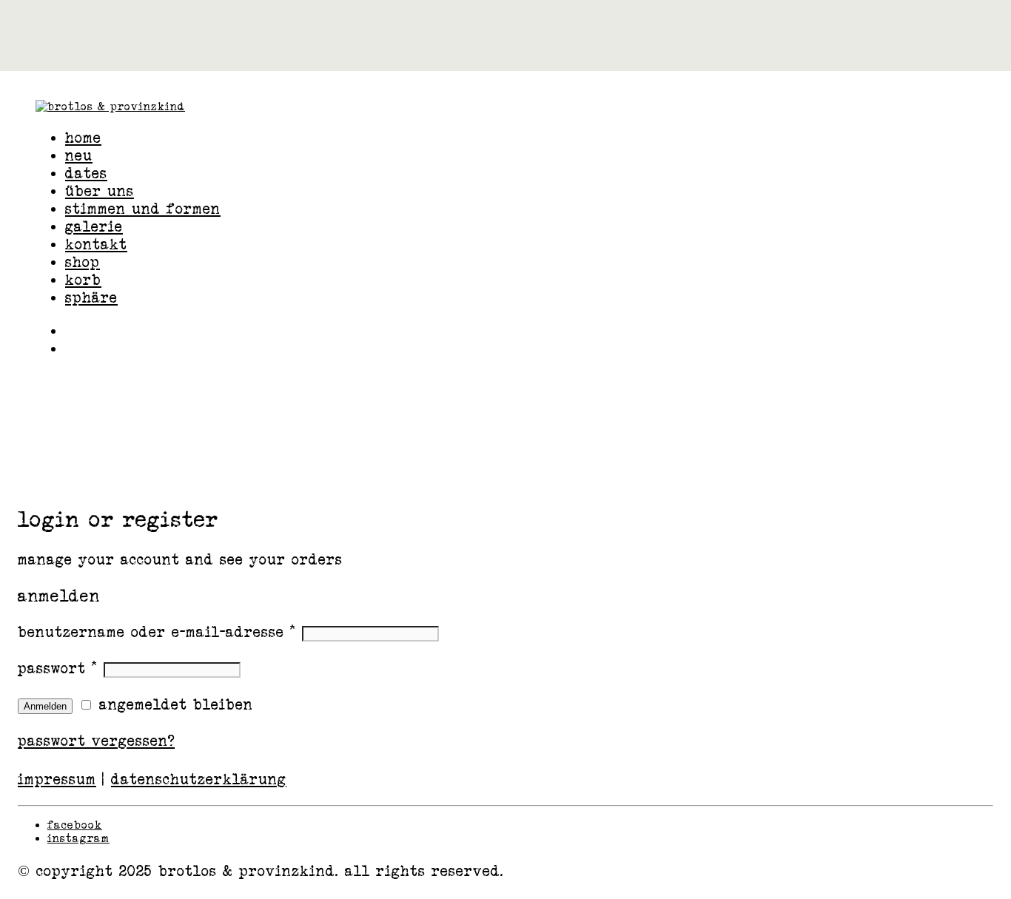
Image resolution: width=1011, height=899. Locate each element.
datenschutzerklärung (198, 779)
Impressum (57, 779)
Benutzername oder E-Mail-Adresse (157, 632)
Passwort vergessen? (96, 741)
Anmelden (45, 706)
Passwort (58, 668)
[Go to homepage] (110, 106)
